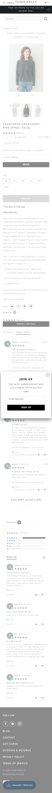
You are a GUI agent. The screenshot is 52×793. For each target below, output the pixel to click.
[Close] (48, 374)
